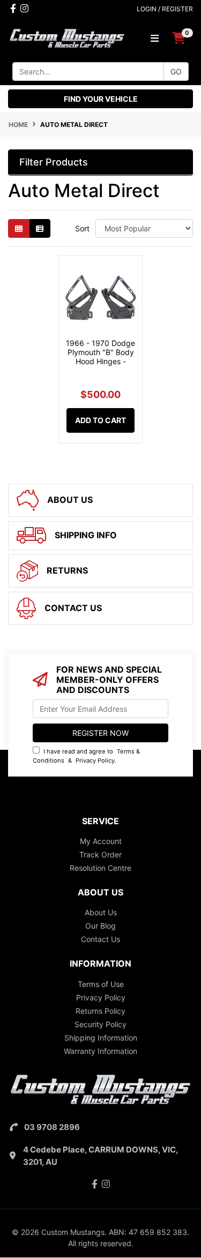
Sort (82, 228)
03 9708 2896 (52, 1127)
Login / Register (165, 9)
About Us (101, 912)
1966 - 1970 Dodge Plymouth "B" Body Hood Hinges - (100, 352)
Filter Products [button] (53, 162)
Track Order (100, 854)
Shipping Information (100, 1037)
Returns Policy (100, 1010)
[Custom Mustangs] (67, 37)
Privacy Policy (95, 760)
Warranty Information (100, 1051)
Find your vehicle (101, 98)
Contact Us (100, 939)
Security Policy (100, 1024)
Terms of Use (101, 984)
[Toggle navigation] (155, 38)
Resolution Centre (100, 867)
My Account (101, 841)
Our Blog (100, 925)
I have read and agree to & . (86, 756)
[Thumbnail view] (18, 228)
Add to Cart (100, 420)
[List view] (39, 228)
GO (176, 71)
